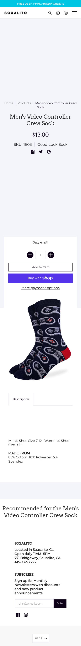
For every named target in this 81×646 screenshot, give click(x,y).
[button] (50, 12)
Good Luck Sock (52, 144)
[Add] (51, 255)
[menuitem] (50, 12)
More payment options (40, 288)
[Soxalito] (15, 12)
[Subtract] (30, 255)
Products (24, 103)
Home (8, 103)
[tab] (20, 399)
